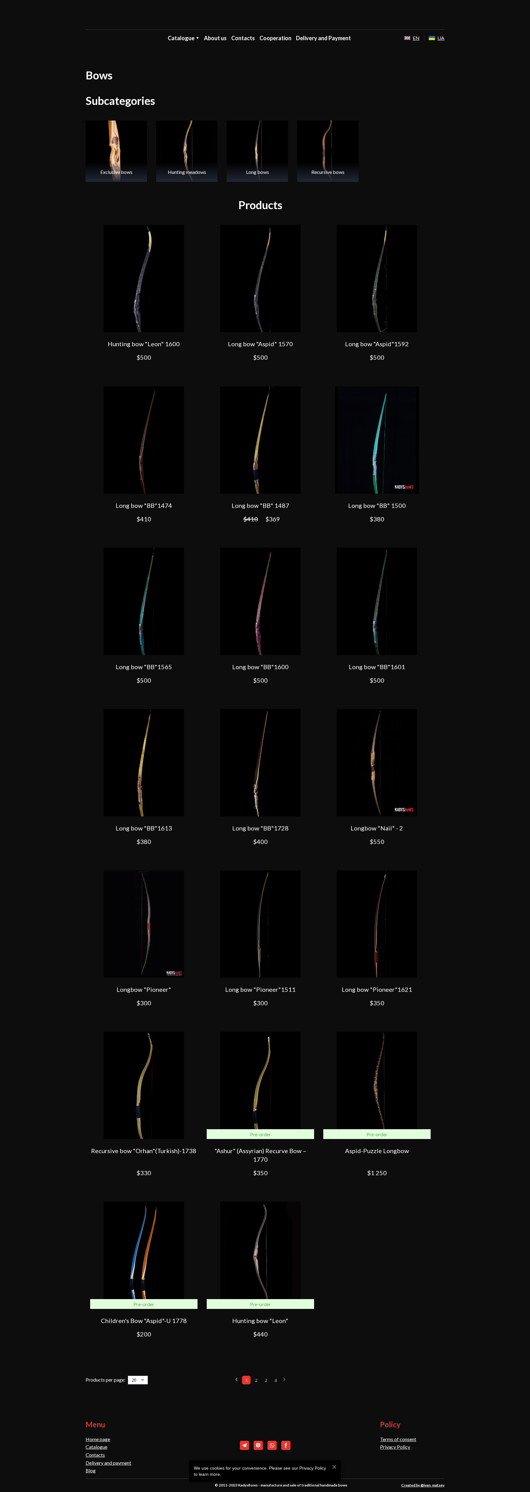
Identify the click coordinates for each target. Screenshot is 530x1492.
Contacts (243, 38)
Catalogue (96, 1447)
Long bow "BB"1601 (377, 666)
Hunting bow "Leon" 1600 (144, 343)
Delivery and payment (108, 1463)
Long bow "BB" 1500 (377, 505)
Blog (91, 1470)
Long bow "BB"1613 (144, 828)
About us (215, 38)
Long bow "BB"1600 (260, 666)
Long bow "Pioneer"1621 (377, 989)
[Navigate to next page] (284, 1380)
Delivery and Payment (323, 38)
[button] (144, 372)
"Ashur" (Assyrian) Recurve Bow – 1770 (260, 1155)
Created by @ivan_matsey (422, 1485)
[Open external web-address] (407, 38)
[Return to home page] (265, 15)
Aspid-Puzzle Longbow (377, 1150)
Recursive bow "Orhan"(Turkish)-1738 (143, 1150)
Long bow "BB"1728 (260, 828)
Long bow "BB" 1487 (260, 505)
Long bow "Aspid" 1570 (260, 343)
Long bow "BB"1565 (144, 666)
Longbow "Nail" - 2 (377, 828)
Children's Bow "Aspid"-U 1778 (144, 1320)
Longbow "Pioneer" (144, 989)
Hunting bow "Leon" (260, 1320)
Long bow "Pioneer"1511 (260, 989)
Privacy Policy (395, 1447)
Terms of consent (398, 1439)
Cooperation (275, 38)
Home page (98, 1439)
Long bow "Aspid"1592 (377, 343)
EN (416, 38)
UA (440, 38)
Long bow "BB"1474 (144, 505)
